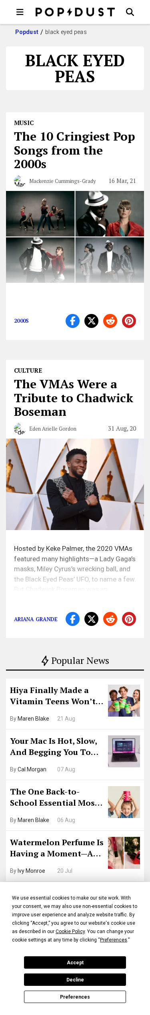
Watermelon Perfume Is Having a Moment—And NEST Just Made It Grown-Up (57, 849)
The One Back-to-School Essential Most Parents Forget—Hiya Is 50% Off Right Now (56, 798)
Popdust (27, 32)
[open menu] (20, 12)
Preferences (75, 997)
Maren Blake (33, 718)
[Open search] (130, 12)
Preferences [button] (113, 940)
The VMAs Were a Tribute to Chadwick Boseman (73, 397)
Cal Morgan (32, 769)
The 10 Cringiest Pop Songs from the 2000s (74, 150)
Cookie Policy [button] (70, 931)
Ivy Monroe (31, 871)
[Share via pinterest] (129, 321)
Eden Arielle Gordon (52, 428)
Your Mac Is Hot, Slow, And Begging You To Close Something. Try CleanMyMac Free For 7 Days (56, 747)
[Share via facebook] (73, 321)
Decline (75, 980)
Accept (75, 962)
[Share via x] (91, 321)
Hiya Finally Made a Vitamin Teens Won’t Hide (53, 697)
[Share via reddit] (110, 321)
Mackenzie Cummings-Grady (62, 181)
